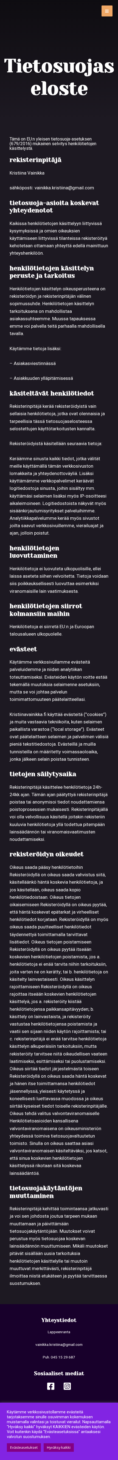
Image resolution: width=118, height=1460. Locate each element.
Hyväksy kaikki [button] (59, 1447)
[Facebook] (51, 1386)
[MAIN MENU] (107, 11)
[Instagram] (67, 1386)
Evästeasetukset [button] (24, 1447)
